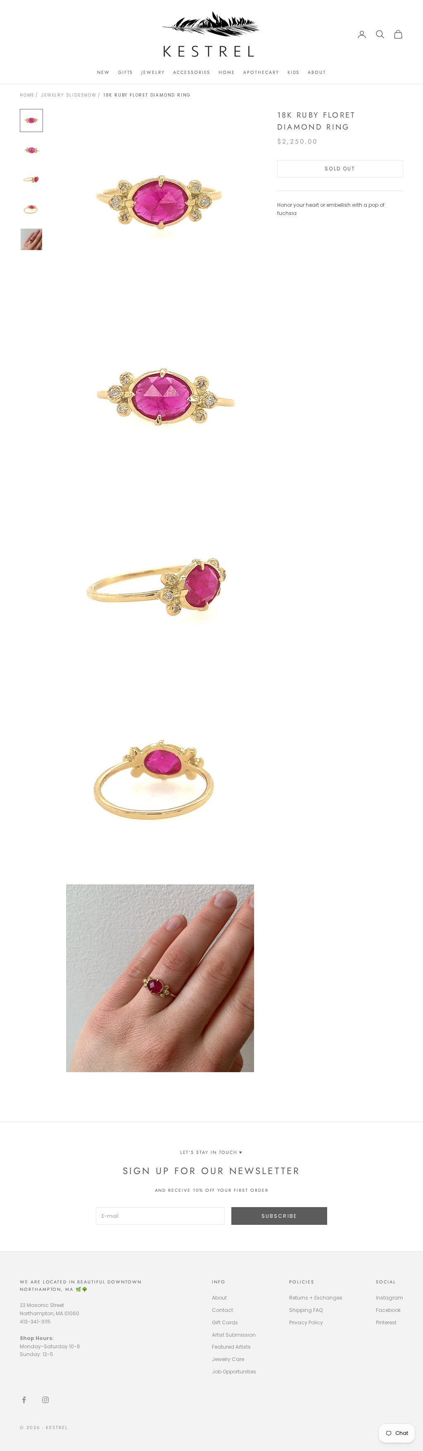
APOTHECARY (261, 72)
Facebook (388, 1310)
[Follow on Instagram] (45, 1400)
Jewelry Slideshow (69, 95)
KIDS (294, 72)
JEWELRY (153, 72)
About (219, 1297)
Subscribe (279, 1215)
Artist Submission (234, 1334)
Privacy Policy (306, 1322)
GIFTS (125, 72)
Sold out (340, 168)
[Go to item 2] (31, 150)
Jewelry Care (228, 1359)
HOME (227, 72)
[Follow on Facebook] (24, 1400)
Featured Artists (231, 1346)
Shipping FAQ (306, 1310)
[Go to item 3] (31, 179)
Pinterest (386, 1322)
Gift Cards (225, 1322)
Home (27, 95)
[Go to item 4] (31, 209)
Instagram (389, 1297)
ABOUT (317, 72)
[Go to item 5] (31, 239)
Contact (222, 1310)
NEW (103, 72)
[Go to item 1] (31, 120)
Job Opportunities (234, 1371)
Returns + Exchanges (315, 1297)
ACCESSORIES (191, 72)
